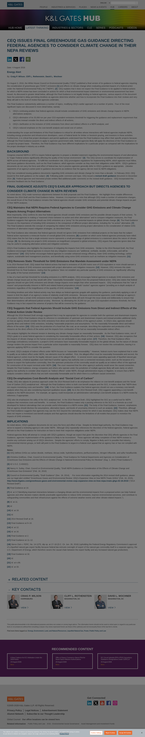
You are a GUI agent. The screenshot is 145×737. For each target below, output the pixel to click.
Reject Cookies (110, 733)
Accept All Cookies (125, 733)
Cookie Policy (64, 733)
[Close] (142, 733)
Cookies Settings (96, 733)
